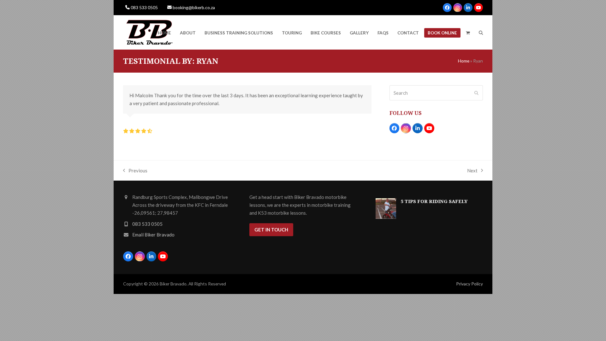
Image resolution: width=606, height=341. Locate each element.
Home (463, 60)
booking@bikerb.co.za (194, 7)
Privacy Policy (469, 283)
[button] (467, 32)
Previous (135, 171)
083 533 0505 (144, 7)
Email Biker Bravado (153, 234)
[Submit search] (476, 93)
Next (472, 171)
